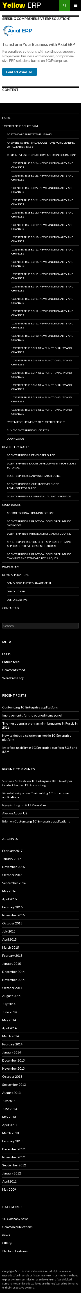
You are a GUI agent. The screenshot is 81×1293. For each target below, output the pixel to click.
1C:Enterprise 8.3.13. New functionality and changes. (42, 300)
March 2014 (10, 1036)
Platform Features (15, 1251)
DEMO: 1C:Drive (17, 599)
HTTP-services (36, 805)
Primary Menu (75, 5)
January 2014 (11, 1052)
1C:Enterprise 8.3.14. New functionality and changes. (42, 288)
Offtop (7, 1243)
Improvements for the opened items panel (32, 715)
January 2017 (11, 859)
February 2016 (12, 907)
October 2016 (12, 875)
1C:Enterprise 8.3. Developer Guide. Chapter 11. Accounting (37, 783)
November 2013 (13, 1068)
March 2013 (10, 1133)
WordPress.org (13, 678)
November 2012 (13, 1157)
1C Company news (15, 1219)
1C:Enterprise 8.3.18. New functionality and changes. (42, 239)
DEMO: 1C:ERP (16, 591)
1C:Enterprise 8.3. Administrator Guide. (34, 475)
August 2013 (11, 1092)
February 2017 (12, 851)
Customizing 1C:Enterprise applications (30, 707)
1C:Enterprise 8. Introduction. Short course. (39, 533)
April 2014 (9, 1028)
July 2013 (9, 1101)
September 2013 (14, 1084)
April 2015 (9, 939)
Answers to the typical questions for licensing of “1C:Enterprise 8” (41, 144)
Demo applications (15, 574)
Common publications (17, 1227)
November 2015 (13, 915)
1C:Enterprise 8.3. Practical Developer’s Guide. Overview (39, 523)
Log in (6, 654)
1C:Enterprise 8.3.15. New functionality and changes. (42, 276)
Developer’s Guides (15, 447)
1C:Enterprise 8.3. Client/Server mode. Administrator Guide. (33, 486)
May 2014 (9, 1020)
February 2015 (12, 955)
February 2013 (12, 1141)
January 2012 (11, 1173)
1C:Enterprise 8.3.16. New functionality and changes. (42, 264)
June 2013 (9, 1109)
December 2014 (13, 972)
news (6, 1235)
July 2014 (9, 1004)
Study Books (11, 504)
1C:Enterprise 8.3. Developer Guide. (31, 455)
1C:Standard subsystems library (29, 134)
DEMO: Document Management (29, 583)
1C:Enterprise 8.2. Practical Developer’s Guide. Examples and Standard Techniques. (39, 556)
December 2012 (13, 1149)
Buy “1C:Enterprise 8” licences (28, 430)
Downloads (15, 438)
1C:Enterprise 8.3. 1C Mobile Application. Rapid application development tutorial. (39, 544)
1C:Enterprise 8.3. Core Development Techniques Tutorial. (41, 465)
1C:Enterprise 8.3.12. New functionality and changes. (42, 313)
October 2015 (12, 923)
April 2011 (9, 1181)
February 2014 (12, 1044)
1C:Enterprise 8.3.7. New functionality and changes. (41, 374)
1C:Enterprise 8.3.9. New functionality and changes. (41, 350)
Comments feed (13, 670)
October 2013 (12, 1076)
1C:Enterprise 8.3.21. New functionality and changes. (42, 202)
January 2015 (11, 963)
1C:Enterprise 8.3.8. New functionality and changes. (41, 362)
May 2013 (9, 1117)
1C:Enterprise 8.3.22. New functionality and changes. (42, 190)
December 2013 (13, 1060)
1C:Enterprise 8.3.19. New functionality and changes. (42, 227)
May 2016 (9, 891)
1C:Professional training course (30, 513)
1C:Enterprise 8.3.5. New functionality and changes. (41, 399)
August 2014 (11, 996)
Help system (10, 566)
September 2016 (14, 883)
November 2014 (13, 980)
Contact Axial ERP (19, 72)
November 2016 (13, 867)
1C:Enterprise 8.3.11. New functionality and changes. (42, 325)
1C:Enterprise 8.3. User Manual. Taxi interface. (39, 496)
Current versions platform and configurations (41, 155)
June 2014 (9, 1012)
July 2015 (9, 931)
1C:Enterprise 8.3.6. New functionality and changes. (41, 387)
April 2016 (9, 899)
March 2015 (10, 947)
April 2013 (9, 1125)
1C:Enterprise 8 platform (20, 126)
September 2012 (14, 1165)
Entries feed (11, 662)
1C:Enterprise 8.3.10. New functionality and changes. (42, 337)
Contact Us (10, 608)
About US (20, 813)
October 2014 (12, 988)
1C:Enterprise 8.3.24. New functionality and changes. (42, 165)
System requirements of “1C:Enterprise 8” (36, 422)
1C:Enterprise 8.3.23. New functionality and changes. (42, 177)
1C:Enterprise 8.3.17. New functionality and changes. (42, 251)
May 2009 (9, 1189)
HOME (6, 117)
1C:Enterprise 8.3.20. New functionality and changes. (42, 214)
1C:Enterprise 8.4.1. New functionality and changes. (41, 411)
